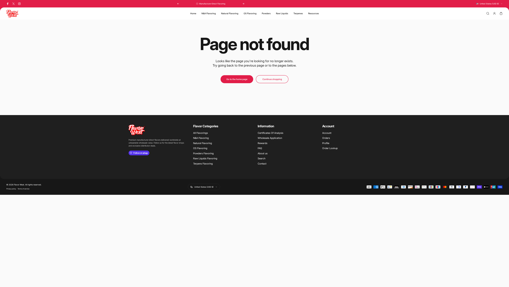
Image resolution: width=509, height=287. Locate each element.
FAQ (260, 148)
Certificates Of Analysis (270, 133)
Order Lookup (330, 148)
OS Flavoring (200, 148)
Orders (326, 138)
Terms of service (23, 189)
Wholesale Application (270, 138)
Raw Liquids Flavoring (205, 158)
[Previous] (178, 3)
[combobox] (489, 3)
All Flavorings (200, 133)
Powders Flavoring (203, 153)
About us (262, 153)
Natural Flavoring (202, 143)
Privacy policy (11, 189)
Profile (325, 143)
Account (326, 133)
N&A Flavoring (201, 138)
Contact (262, 163)
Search (261, 158)
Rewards (262, 143)
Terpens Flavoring (203, 163)
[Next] (243, 3)
